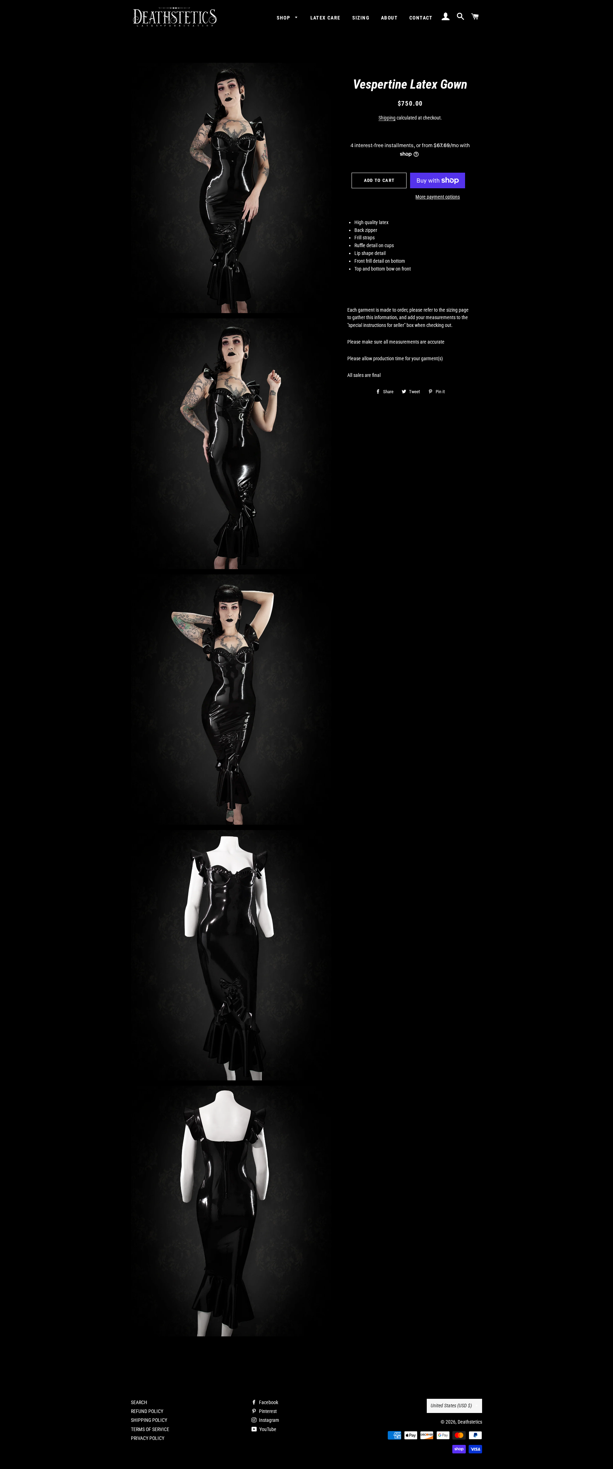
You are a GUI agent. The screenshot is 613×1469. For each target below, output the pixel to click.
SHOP (284, 18)
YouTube (267, 1429)
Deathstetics (470, 1422)
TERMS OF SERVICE (150, 1429)
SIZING (360, 18)
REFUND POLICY (147, 1411)
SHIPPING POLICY (149, 1420)
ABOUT (389, 18)
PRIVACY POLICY (147, 1438)
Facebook (268, 1402)
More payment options (437, 197)
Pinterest (267, 1411)
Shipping (387, 118)
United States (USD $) (451, 1405)
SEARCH (139, 1402)
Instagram (268, 1420)
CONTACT (421, 18)
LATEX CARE (325, 18)
